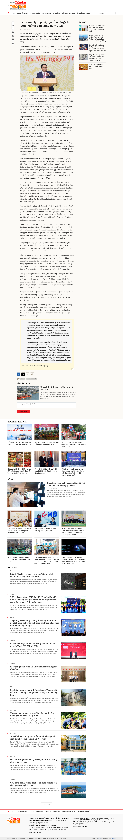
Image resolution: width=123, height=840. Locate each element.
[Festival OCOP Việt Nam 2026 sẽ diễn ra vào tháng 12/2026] (46, 432)
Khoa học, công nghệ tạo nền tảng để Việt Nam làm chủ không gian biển (66, 484)
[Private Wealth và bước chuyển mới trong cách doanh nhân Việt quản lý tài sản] (73, 581)
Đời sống (56, 13)
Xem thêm (47, 804)
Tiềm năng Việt (22, 13)
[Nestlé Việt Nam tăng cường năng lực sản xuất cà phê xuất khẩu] (19, 547)
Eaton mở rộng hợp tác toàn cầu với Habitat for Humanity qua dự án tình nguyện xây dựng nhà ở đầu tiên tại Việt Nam (46, 560)
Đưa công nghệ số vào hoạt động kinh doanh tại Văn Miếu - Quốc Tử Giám (74, 444)
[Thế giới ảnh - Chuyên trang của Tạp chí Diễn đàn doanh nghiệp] (18, 5)
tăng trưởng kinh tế (31, 378)
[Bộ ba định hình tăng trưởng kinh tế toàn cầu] (28, 393)
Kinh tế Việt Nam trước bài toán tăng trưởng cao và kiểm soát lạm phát (97, 28)
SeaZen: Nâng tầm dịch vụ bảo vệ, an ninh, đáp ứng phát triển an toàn (33, 760)
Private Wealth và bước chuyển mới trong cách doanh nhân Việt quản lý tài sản (31, 575)
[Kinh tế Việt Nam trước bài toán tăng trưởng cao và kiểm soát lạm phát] (83, 28)
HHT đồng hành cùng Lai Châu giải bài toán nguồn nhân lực (33, 668)
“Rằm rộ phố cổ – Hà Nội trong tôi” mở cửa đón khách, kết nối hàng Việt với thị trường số (19, 471)
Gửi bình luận (23, 411)
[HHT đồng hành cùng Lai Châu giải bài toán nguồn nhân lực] (73, 674)
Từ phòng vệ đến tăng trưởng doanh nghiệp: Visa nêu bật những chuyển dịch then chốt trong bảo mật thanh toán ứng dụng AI (34, 623)
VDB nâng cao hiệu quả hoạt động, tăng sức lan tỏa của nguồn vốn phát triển (33, 784)
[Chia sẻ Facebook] (13, 32)
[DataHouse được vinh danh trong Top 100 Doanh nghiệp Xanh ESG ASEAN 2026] (73, 650)
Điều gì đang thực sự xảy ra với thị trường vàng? (96, 66)
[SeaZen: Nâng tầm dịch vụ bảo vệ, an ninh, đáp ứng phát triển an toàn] (73, 766)
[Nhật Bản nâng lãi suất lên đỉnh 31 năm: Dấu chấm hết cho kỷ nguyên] (83, 57)
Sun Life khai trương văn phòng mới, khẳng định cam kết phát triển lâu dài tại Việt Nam (33, 737)
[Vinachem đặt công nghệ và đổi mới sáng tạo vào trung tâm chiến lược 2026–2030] (19, 519)
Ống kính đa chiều (83, 13)
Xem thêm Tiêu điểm (17, 422)
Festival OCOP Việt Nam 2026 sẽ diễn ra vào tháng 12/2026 (46, 443)
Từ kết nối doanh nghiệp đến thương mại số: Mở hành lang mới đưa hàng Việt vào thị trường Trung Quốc (73, 472)
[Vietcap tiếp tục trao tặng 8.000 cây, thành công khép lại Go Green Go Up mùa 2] (73, 720)
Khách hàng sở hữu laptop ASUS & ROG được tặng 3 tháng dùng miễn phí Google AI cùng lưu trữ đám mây (73, 560)
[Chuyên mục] (8, 5)
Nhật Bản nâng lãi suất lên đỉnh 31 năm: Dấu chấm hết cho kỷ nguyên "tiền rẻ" (97, 57)
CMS (101, 838)
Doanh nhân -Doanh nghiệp (41, 13)
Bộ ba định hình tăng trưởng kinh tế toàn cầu (56, 388)
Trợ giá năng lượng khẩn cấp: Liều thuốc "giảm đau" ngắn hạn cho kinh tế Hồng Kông (97, 38)
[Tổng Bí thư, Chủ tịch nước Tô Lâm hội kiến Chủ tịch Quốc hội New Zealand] (46, 459)
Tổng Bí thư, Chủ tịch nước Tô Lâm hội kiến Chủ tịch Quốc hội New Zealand (46, 471)
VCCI (13, 13)
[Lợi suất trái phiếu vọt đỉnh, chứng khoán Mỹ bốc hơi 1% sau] (83, 47)
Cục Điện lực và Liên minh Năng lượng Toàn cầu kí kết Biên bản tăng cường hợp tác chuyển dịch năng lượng (33, 692)
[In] (32, 374)
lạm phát (22, 378)
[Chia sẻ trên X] (13, 36)
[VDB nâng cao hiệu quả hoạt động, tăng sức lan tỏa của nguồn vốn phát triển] (73, 790)
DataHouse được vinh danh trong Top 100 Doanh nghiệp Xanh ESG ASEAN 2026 (32, 645)
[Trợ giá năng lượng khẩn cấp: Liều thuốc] (83, 38)
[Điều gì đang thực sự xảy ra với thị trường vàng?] (83, 67)
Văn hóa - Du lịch (68, 13)
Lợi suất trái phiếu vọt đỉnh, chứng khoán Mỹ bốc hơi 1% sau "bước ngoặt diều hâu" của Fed (97, 48)
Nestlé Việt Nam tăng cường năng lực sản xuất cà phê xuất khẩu (18, 559)
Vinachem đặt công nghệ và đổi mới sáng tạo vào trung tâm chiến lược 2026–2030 (19, 530)
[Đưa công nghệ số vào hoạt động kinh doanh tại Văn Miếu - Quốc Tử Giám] (74, 432)
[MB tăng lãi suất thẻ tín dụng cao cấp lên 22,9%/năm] (46, 519)
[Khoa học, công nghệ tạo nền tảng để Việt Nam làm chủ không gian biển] (26, 494)
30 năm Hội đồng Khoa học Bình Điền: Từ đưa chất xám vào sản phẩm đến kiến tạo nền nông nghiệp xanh (73, 531)
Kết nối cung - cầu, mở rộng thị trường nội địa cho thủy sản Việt (19, 443)
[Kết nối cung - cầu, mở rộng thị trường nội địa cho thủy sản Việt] (19, 432)
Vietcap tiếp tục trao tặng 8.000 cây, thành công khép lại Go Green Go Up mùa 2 (32, 714)
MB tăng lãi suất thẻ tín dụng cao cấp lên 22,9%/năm (45, 529)
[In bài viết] (13, 43)
